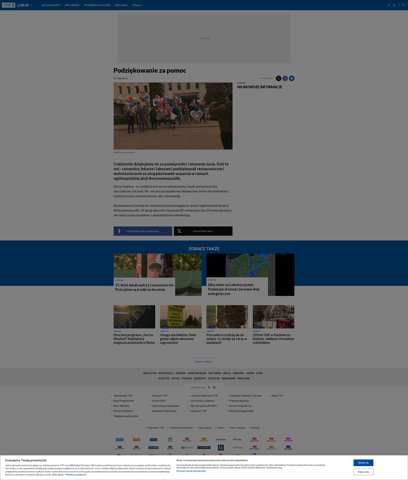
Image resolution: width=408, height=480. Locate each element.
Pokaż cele (363, 471)
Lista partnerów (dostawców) (191, 471)
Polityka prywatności (76, 474)
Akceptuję (363, 462)
